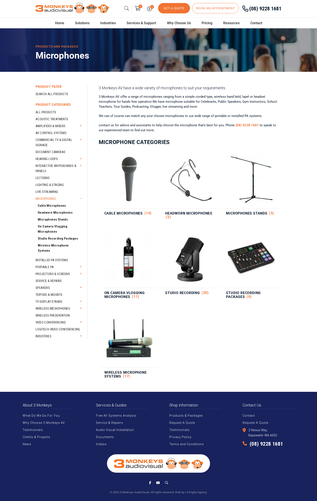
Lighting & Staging (50, 185)
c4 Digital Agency (196, 492)
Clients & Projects (36, 437)
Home (59, 23)
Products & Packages (186, 415)
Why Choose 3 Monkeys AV (44, 422)
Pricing (207, 23)
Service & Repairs (49, 281)
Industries (43, 336)
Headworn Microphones (55, 212)
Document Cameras (50, 152)
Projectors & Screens (53, 274)
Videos (101, 444)
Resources (231, 23)
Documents (105, 437)
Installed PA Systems (52, 260)
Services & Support (141, 23)
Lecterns (43, 178)
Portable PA (45, 267)
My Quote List (150, 9)
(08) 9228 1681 (265, 9)
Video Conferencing (51, 322)
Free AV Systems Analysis (116, 415)
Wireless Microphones (53, 309)
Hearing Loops (47, 159)
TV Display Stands (49, 302)
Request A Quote (182, 422)
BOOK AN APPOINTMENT (215, 8)
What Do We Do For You (41, 415)
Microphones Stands (53, 219)
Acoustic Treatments (52, 119)
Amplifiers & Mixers (51, 126)
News (27, 444)
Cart (140, 6)
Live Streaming (47, 192)
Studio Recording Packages (58, 238)
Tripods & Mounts (49, 295)
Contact (256, 23)
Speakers (43, 288)
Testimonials (33, 430)
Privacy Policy (180, 437)
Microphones (46, 199)
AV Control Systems (51, 133)
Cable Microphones (52, 206)
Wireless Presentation (53, 315)
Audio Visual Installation (115, 430)
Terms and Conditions (186, 444)
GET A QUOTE (174, 8)
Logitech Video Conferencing (58, 329)
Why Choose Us (179, 23)
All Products (46, 112)
